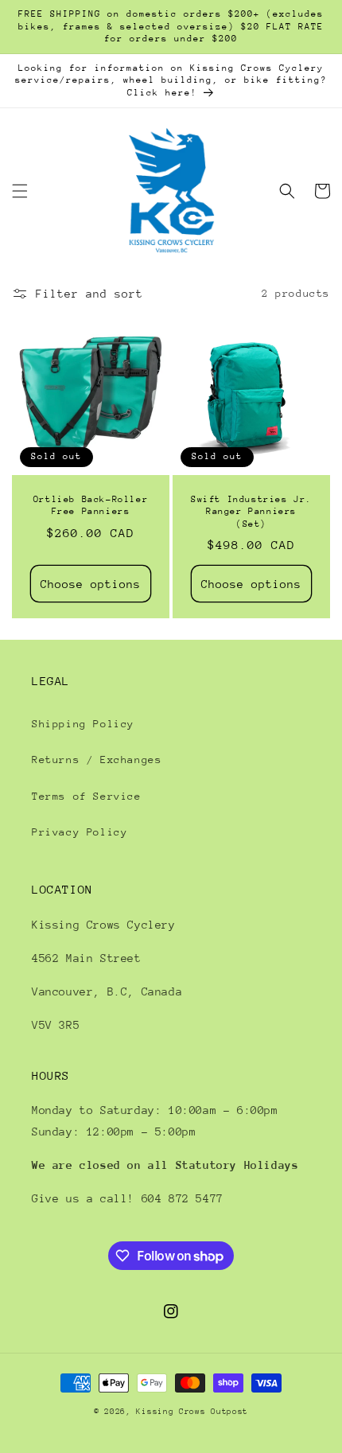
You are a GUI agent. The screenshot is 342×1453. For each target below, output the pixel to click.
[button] (19, 190)
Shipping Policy (83, 724)
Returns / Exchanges (96, 759)
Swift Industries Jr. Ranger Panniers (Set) (251, 511)
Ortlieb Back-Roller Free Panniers (90, 505)
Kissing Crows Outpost (192, 1411)
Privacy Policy (79, 832)
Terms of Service (87, 796)
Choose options (91, 584)
